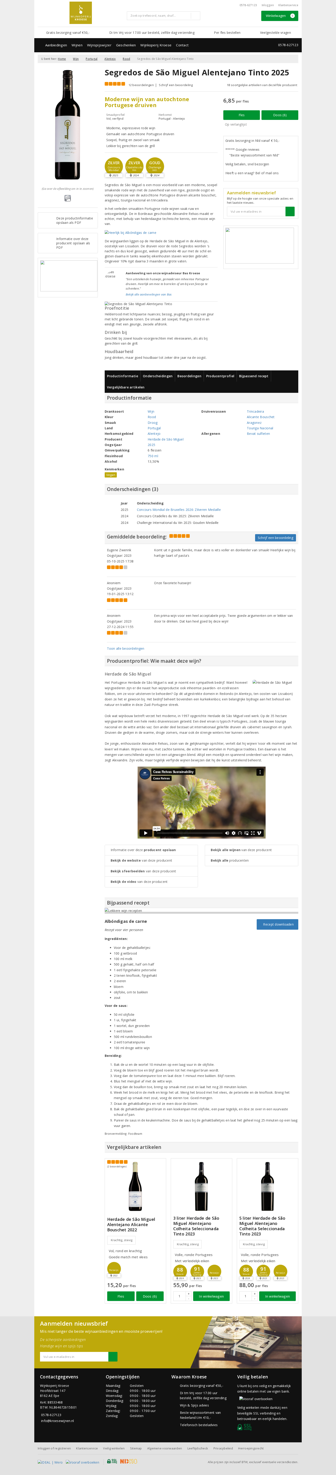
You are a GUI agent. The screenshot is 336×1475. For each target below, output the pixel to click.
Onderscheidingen (158, 376)
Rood (126, 59)
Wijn (76, 59)
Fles (242, 115)
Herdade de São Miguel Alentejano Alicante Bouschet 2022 (131, 1224)
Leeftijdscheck (197, 1448)
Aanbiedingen (56, 45)
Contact (182, 45)
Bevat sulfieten (258, 433)
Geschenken (126, 45)
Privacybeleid (223, 1448)
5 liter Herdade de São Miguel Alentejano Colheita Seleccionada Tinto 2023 (262, 1226)
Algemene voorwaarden (164, 1448)
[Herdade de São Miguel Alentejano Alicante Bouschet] (135, 1186)
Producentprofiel (220, 376)
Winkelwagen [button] (279, 15)
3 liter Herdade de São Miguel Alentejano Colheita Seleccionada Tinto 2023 (196, 1226)
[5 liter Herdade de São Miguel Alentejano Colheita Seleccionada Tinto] (267, 1186)
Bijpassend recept (254, 376)
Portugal (91, 59)
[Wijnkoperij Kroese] (80, 13)
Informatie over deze (143, 850)
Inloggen (268, 5)
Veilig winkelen (114, 1448)
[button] (114, 166)
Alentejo (110, 59)
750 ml (153, 456)
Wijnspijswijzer (99, 45)
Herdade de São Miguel (166, 439)
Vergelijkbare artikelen (126, 387)
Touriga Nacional (260, 428)
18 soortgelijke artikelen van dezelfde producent (262, 85)
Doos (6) (280, 115)
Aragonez (254, 422)
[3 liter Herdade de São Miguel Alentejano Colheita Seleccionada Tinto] (201, 1186)
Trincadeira (255, 411)
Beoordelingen (189, 376)
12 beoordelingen (141, 85)
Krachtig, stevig (122, 1240)
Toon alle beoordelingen (125, 648)
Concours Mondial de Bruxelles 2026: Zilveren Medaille (179, 509)
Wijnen (77, 45)
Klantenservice (288, 5)
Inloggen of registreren (54, 1448)
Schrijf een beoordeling (176, 85)
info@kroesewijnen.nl (57, 1421)
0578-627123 (248, 5)
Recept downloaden (277, 924)
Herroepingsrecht (251, 1448)
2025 (151, 445)
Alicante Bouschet (261, 417)
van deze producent (141, 860)
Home (62, 59)
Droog (152, 422)
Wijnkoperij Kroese (155, 45)
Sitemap (136, 1448)
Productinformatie (122, 376)
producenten (230, 860)
